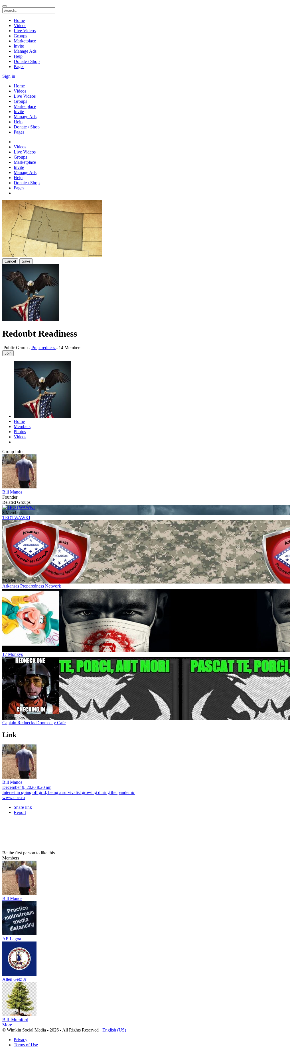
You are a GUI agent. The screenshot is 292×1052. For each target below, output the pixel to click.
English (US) (114, 1030)
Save (26, 261)
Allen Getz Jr (14, 979)
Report (20, 812)
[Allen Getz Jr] (146, 959)
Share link (23, 807)
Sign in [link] (8, 76)
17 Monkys (12, 654)
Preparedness (43, 347)
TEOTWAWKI (16, 517)
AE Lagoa (11, 938)
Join (8, 353)
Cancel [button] (10, 261)
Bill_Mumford (15, 1019)
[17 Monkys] (146, 618)
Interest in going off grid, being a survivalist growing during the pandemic (68, 792)
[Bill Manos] (146, 472)
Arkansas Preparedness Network (31, 586)
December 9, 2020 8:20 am (26, 787)
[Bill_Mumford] (146, 999)
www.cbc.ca (13, 797)
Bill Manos (12, 492)
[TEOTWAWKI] (146, 507)
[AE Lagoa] (146, 918)
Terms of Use (26, 1044)
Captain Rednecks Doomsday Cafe (34, 722)
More (7, 1024)
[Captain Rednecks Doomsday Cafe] (146, 686)
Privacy (20, 1039)
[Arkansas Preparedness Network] (146, 549)
